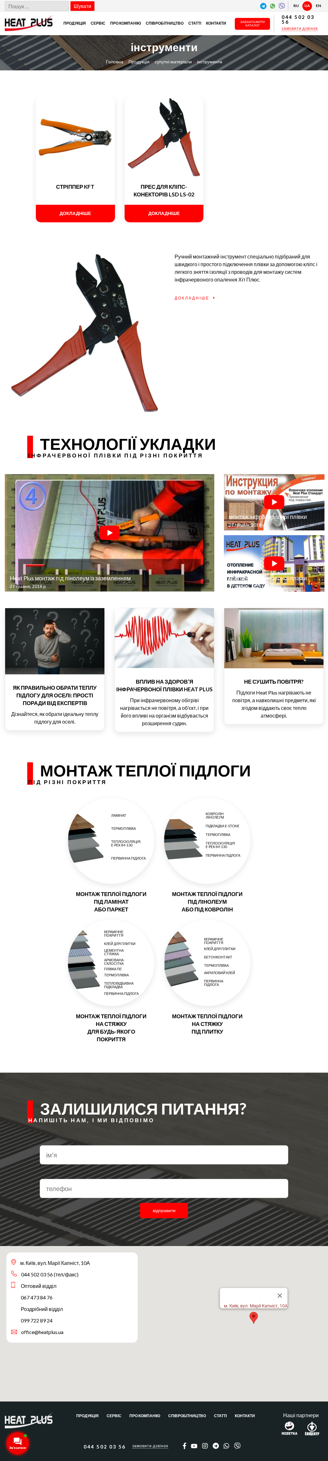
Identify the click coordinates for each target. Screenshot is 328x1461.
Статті (194, 23)
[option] (55, 669)
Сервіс (98, 23)
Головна (114, 61)
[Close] (280, 1295)
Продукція (74, 23)
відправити (164, 1210)
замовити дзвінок (299, 28)
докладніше (75, 213)
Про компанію (125, 23)
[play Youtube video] (109, 533)
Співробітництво (165, 23)
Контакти (216, 23)
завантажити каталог (252, 24)
